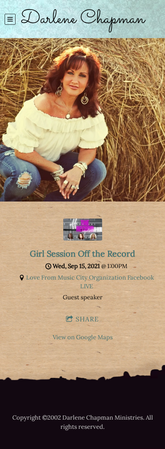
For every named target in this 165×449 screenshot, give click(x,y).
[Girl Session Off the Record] (82, 238)
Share (87, 319)
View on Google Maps (83, 337)
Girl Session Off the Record (82, 253)
